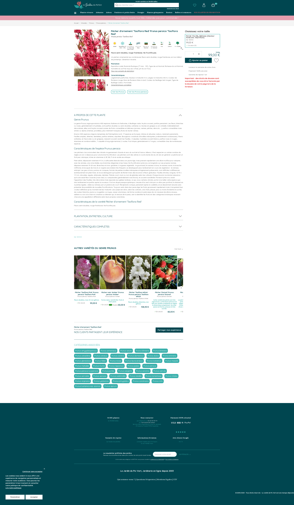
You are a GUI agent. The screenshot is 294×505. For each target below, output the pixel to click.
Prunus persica (101, 23)
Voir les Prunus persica (137, 92)
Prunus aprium (110, 386)
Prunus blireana (142, 351)
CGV (175, 479)
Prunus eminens (169, 356)
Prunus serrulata (82, 376)
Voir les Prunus (118, 92)
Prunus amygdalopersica (86, 351)
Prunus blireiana (160, 351)
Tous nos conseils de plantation (122, 71)
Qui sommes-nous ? (126, 479)
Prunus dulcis (153, 356)
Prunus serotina (142, 371)
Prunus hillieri (100, 361)
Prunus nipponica (116, 366)
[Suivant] (107, 85)
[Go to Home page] (88, 5)
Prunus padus (133, 366)
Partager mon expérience (169, 330)
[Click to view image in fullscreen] (91, 53)
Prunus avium (126, 351)
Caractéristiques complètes (121, 85)
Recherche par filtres (173, 8)
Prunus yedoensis (101, 381)
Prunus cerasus (100, 356)
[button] (194, 5)
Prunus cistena (117, 356)
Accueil (76, 23)
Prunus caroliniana (141, 381)
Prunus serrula (160, 371)
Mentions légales (164, 479)
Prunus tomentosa (153, 376)
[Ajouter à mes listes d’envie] (216, 60)
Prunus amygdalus (121, 381)
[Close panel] (44, 469)
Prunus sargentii (125, 371)
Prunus (91, 23)
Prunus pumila (108, 371)
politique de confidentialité (157, 459)
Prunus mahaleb (82, 366)
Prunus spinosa (99, 376)
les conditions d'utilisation (172, 459)
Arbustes (84, 23)
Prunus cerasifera (82, 356)
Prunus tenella (136, 376)
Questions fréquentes (145, 479)
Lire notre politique (13, 488)
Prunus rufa (158, 381)
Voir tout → (178, 249)
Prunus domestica (135, 356)
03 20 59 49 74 (152, 421)
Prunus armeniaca (108, 351)
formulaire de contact (148, 422)
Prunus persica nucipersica (86, 371)
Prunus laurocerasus (134, 361)
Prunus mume (99, 366)
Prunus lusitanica (154, 361)
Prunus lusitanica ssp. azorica (87, 386)
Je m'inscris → (185, 454)
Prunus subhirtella (117, 376)
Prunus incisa (115, 361)
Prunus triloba (171, 376)
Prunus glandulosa (83, 361)
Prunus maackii (171, 361)
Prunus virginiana (82, 381)
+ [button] (199, 54)
